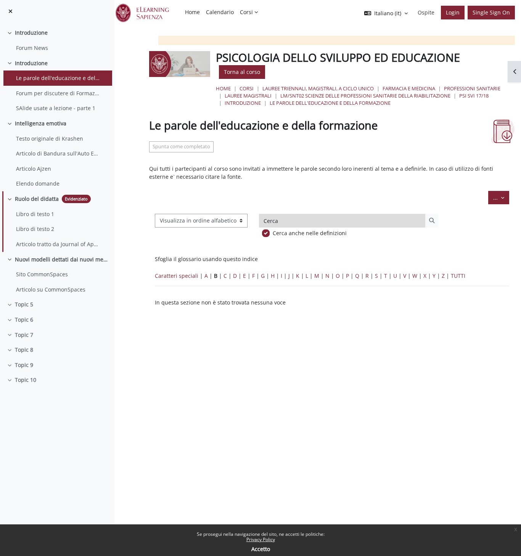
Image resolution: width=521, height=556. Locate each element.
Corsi (247, 88)
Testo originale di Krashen (49, 138)
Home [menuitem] (192, 12)
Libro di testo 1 (35, 214)
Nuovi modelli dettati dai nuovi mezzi (62, 259)
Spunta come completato (181, 146)
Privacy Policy (260, 539)
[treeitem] (57, 40)
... (501, 197)
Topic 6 (24, 319)
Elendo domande (37, 183)
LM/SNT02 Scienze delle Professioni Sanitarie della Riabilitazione (365, 95)
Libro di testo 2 (35, 228)
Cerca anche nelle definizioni (310, 233)
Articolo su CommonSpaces (50, 289)
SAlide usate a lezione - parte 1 (55, 108)
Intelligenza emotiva (40, 123)
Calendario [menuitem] (220, 12)
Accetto (260, 549)
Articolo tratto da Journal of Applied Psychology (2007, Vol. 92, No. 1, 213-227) (58, 244)
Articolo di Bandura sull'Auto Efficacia (58, 153)
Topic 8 (24, 349)
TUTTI (458, 275)
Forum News (32, 47)
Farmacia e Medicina (409, 88)
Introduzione (31, 32)
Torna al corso (242, 71)
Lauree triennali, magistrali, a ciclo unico (318, 88)
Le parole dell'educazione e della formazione (58, 78)
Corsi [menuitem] (246, 12)
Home (223, 88)
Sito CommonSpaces (42, 274)
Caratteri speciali (176, 275)
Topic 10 (25, 379)
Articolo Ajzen (33, 168)
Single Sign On (491, 12)
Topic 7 (24, 334)
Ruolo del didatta (37, 198)
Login (453, 12)
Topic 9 (24, 365)
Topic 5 (24, 304)
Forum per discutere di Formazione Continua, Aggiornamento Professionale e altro (58, 93)
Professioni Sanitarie (472, 88)
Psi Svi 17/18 (474, 95)
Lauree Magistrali (248, 95)
